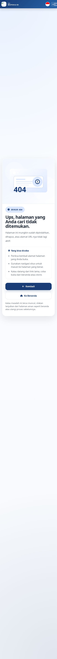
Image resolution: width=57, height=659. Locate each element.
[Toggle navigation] (54, 4)
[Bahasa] (47, 4)
